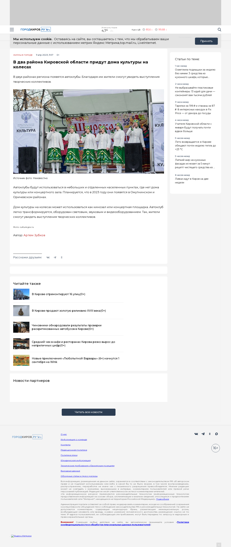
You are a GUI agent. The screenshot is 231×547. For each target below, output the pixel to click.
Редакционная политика (74, 450)
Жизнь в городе (23, 55)
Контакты (66, 444)
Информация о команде (74, 439)
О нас (64, 434)
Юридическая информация (76, 460)
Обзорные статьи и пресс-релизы (79, 476)
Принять (206, 41)
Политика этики (69, 455)
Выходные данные (70, 471)
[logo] (27, 437)
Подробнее (162, 499)
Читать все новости (88, 412)
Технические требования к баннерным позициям (87, 465)
